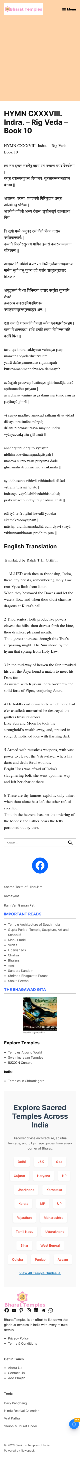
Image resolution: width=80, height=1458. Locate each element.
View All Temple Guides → (40, 1273)
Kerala (23, 1203)
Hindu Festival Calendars (22, 1411)
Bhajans (14, 960)
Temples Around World (25, 1052)
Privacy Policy (18, 1338)
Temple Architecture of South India (34, 924)
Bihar (24, 1245)
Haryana (43, 1176)
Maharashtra (53, 1217)
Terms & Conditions (22, 1343)
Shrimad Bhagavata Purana (28, 976)
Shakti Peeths (18, 981)
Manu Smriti (17, 940)
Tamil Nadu (24, 1231)
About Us (15, 1368)
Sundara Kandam (20, 970)
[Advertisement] (40, 61)
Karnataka (54, 1190)
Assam (63, 1259)
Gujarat (19, 1176)
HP (64, 1176)
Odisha (17, 1259)
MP (42, 1203)
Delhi (22, 1162)
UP (59, 1203)
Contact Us (16, 1373)
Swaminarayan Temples (25, 1057)
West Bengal (50, 1245)
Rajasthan (24, 1217)
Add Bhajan (16, 1378)
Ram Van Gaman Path (20, 905)
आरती (11, 965)
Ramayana (12, 896)
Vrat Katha (12, 1418)
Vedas (12, 945)
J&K (41, 1162)
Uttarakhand (54, 1231)
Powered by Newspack (19, 1450)
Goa (59, 1162)
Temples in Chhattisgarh (26, 1081)
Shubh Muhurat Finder (20, 1426)
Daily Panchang (15, 1403)
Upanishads (17, 950)
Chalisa (13, 955)
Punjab (40, 1259)
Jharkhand (26, 1190)
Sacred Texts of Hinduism (23, 887)
